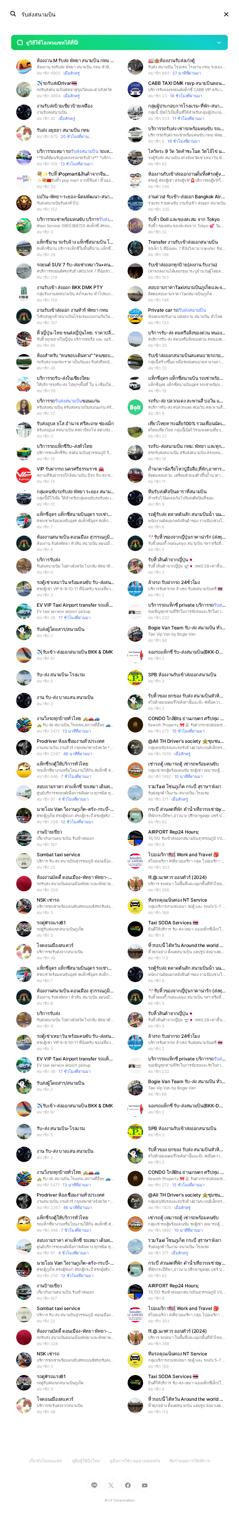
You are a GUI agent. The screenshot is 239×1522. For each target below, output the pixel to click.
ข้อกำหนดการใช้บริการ (189, 1460)
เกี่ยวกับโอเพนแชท (50, 1460)
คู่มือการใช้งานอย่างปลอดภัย (139, 1460)
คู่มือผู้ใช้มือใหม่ (91, 1460)
